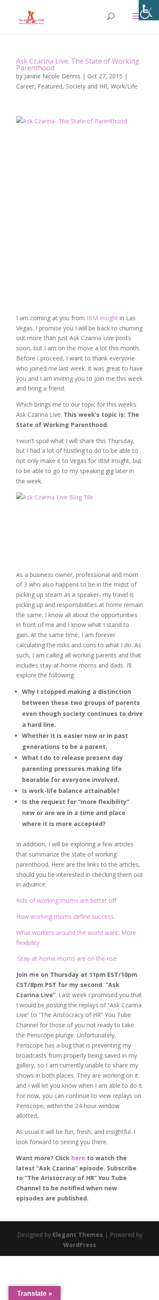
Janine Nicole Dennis (52, 76)
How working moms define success (65, 916)
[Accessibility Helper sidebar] (149, 10)
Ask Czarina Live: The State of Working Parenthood (77, 64)
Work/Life (124, 86)
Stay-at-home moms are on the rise (67, 958)
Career (25, 86)
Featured (50, 86)
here (78, 1158)
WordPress (79, 1245)
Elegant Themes (78, 1235)
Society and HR (86, 86)
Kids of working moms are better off (66, 900)
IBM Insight (102, 318)
